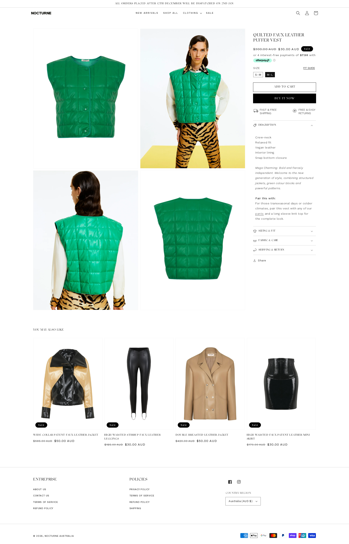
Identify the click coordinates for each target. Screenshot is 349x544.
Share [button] (262, 260)
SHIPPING (135, 508)
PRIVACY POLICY (139, 489)
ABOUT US (39, 489)
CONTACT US (41, 495)
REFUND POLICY (139, 502)
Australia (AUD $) (240, 501)
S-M (258, 74)
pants (259, 213)
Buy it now (284, 98)
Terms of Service (45, 502)
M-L (270, 74)
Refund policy (43, 508)
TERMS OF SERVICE (141, 495)
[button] (298, 13)
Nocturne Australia (59, 536)
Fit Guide (309, 68)
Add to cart (284, 87)
